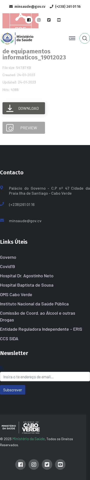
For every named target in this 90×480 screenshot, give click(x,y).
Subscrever (12, 389)
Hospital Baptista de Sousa (27, 285)
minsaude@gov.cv (25, 220)
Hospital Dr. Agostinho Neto (27, 275)
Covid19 (7, 266)
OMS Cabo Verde (16, 294)
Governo (8, 257)
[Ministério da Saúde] (26, 37)
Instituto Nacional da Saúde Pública (34, 303)
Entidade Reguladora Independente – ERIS (41, 329)
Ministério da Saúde (28, 438)
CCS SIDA (9, 338)
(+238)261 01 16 (21, 204)
